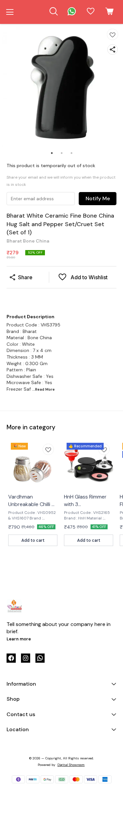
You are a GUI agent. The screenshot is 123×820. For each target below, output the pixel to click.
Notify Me (98, 198)
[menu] (9, 12)
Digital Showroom (71, 765)
